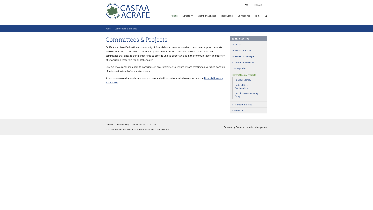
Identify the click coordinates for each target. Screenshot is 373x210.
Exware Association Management (251, 127)
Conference (244, 15)
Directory (187, 15)
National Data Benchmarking (241, 86)
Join (257, 15)
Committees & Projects (126, 28)
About (174, 15)
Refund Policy (138, 124)
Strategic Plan (239, 68)
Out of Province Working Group (246, 95)
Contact (109, 124)
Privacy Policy (122, 124)
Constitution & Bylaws (243, 62)
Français (258, 4)
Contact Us (237, 110)
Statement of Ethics (242, 104)
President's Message (243, 56)
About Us (237, 44)
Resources (227, 15)
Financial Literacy (243, 79)
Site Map (151, 124)
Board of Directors (241, 50)
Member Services (207, 15)
